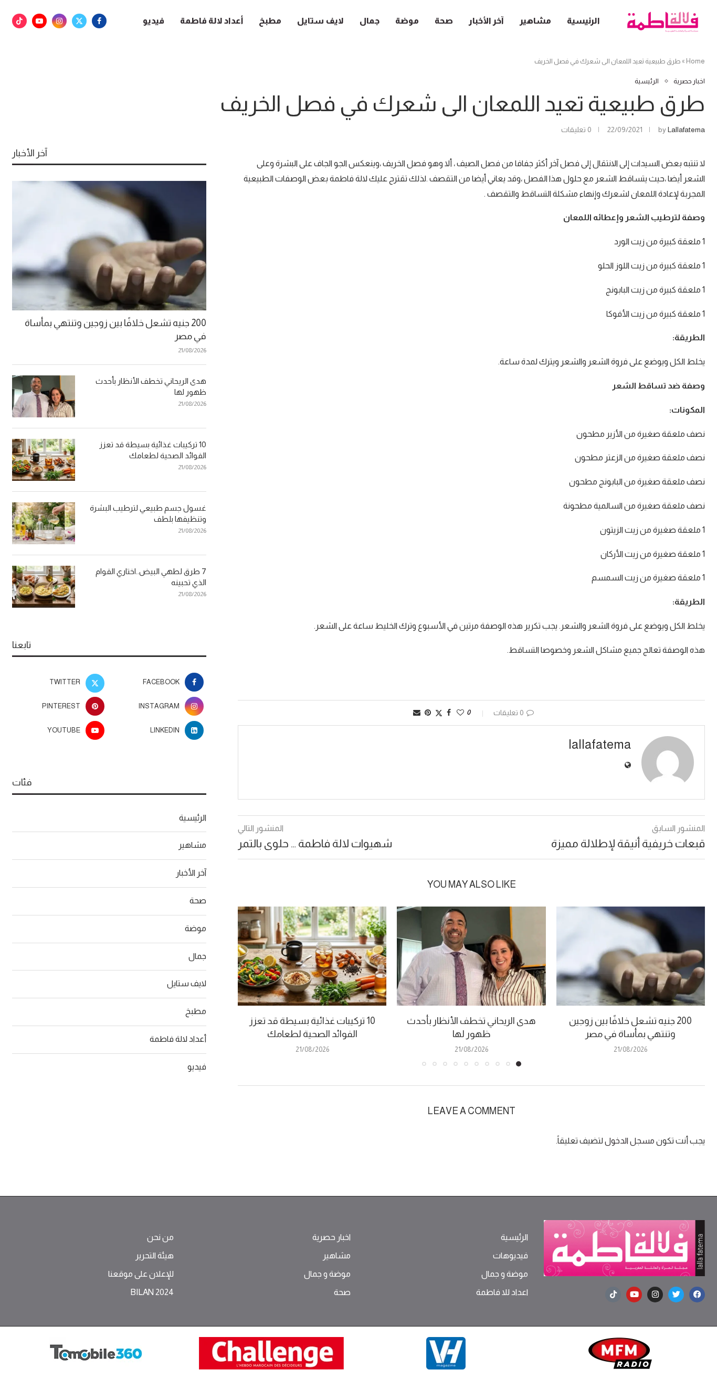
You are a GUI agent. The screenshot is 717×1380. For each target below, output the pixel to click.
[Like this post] (460, 712)
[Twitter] (79, 21)
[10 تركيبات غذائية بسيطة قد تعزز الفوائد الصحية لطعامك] (312, 956)
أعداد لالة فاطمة (211, 20)
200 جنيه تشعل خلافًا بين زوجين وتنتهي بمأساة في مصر (115, 329)
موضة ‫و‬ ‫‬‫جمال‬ (504, 1274)
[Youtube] (39, 21)
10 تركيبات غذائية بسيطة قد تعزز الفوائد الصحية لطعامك (152, 450)
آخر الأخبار (486, 20)
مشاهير (535, 20)
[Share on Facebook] (449, 712)
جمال (369, 20)
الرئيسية (583, 20)
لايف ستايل (320, 20)
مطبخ (270, 20)
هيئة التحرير (154, 1256)
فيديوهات (510, 1256)
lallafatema (686, 129)
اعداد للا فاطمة (502, 1292)
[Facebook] (99, 21)
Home (695, 61)
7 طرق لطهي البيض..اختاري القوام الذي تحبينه (151, 577)
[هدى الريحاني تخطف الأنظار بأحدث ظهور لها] (471, 956)
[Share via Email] (416, 712)
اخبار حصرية (331, 1237)
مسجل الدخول (630, 1140)
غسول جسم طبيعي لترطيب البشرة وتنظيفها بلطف (148, 513)
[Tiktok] (19, 21)
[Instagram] (59, 21)
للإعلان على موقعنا (141, 1274)
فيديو (153, 20)
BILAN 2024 (152, 1292)
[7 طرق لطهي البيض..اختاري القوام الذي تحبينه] (43, 587)
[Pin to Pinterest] (428, 712)
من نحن (160, 1237)
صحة (444, 20)
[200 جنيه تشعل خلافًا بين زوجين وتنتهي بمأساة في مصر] (630, 956)
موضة (407, 20)
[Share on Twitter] (438, 712)
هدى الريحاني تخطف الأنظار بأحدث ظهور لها (151, 386)
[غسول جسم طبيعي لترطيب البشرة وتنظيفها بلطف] (43, 523)
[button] (252, 986)
